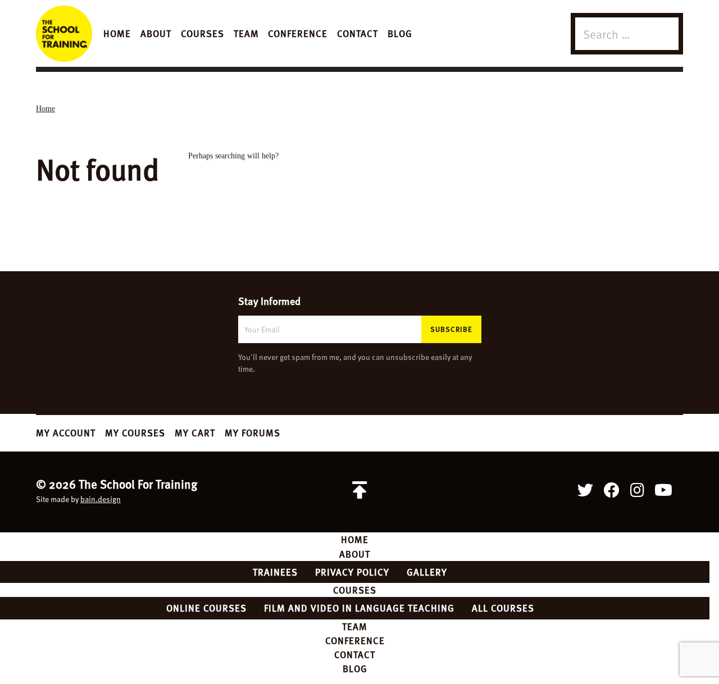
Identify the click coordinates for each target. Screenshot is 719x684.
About (155, 33)
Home (117, 33)
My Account (65, 432)
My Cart (195, 432)
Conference (297, 33)
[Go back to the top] (359, 490)
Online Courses (206, 607)
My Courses (135, 432)
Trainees (275, 571)
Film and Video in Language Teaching (359, 607)
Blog (400, 33)
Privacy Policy (352, 571)
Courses (202, 33)
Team (246, 33)
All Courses (503, 607)
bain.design (100, 499)
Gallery (427, 571)
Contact (357, 33)
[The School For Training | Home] (64, 34)
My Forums (252, 432)
